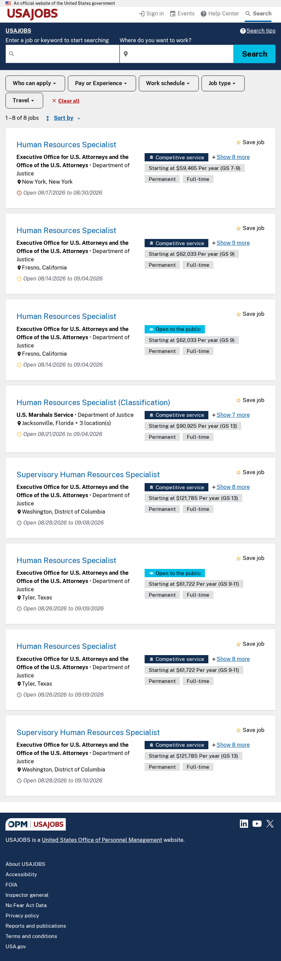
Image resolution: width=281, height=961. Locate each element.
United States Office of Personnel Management (102, 840)
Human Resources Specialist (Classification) (93, 402)
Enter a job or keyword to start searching (57, 40)
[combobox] (62, 54)
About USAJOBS (25, 864)
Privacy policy (22, 915)
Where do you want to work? (155, 40)
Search (254, 53)
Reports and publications (35, 926)
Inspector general (27, 895)
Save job (254, 142)
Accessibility (21, 874)
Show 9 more (233, 243)
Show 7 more (233, 415)
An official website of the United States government (64, 3)
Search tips (261, 30)
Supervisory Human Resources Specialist (88, 474)
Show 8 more (233, 157)
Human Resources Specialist (66, 144)
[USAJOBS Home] (34, 14)
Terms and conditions (31, 936)
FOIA (11, 885)
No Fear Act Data (26, 905)
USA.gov (15, 946)
